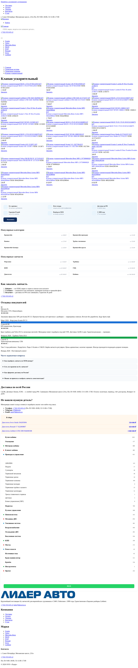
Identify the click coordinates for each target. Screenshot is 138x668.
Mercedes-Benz (10, 45)
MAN (7, 47)
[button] (69, 437)
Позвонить (10, 219)
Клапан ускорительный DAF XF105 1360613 (108, 110)
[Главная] (4, 26)
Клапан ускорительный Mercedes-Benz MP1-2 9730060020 (67, 162)
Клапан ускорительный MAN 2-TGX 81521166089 (64, 124)
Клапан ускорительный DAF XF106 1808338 (62, 136)
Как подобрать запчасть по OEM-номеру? (18, 361)
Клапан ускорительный (13, 73)
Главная (8, 67)
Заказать (4, 92)
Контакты (8, 11)
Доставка (8, 5)
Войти (7, 23)
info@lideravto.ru (16, 412)
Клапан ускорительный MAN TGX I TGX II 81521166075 (113, 126)
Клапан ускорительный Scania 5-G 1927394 (62, 146)
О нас (7, 13)
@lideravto (17, 410)
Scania (7, 41)
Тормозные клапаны (12, 71)
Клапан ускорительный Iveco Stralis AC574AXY (109, 136)
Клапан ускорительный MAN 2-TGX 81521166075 (110, 100)
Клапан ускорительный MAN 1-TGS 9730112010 (19, 86)
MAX (69, 586)
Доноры (8, 9)
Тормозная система (12, 69)
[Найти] (135, 29)
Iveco (7, 53)
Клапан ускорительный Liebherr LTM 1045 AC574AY (65, 100)
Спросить (6, 35)
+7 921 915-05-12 (7, 32)
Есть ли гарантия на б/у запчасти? (16, 367)
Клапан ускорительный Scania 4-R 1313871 (17, 146)
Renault (7, 51)
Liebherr (8, 55)
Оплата (8, 7)
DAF (7, 49)
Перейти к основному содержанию (14, 2)
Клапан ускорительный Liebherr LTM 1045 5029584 (20, 100)
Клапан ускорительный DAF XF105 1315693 (17, 124)
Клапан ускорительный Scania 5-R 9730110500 (63, 86)
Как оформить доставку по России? (16, 372)
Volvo (7, 43)
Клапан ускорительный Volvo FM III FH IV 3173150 (20, 160)
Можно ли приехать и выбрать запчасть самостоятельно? (24, 378)
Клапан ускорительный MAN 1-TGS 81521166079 (19, 136)
